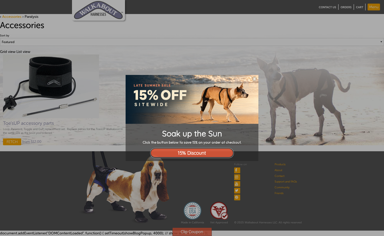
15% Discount (192, 153)
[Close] (254, 79)
